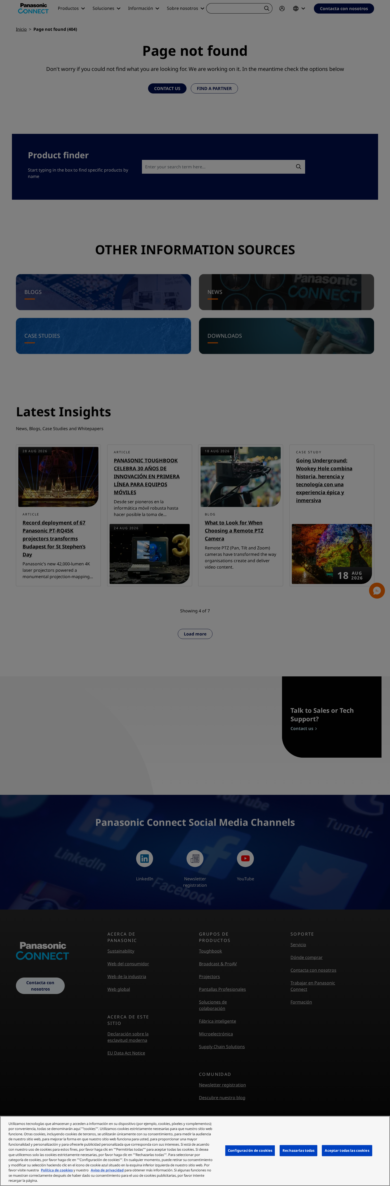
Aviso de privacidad (107, 1170)
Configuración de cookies (250, 1150)
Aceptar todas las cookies (347, 1150)
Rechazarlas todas (298, 1150)
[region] (195, 1151)
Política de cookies (57, 1170)
